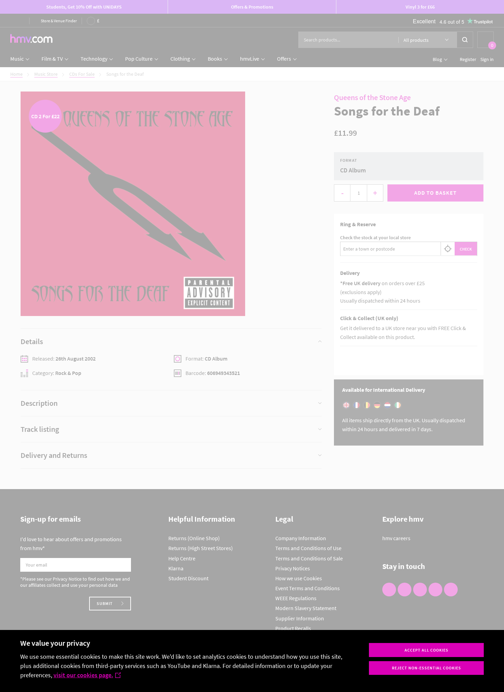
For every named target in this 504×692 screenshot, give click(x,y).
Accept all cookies (426, 650)
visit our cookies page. (83, 675)
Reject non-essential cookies (426, 667)
